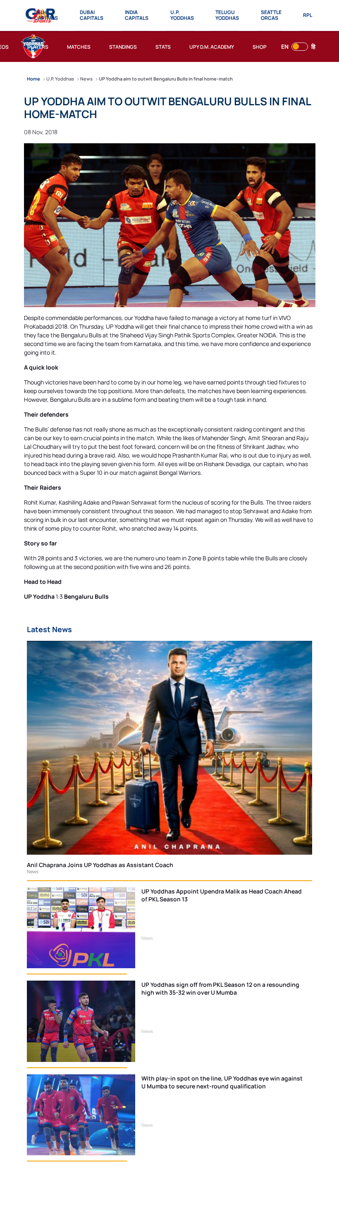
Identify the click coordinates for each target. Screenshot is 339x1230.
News (32, 871)
